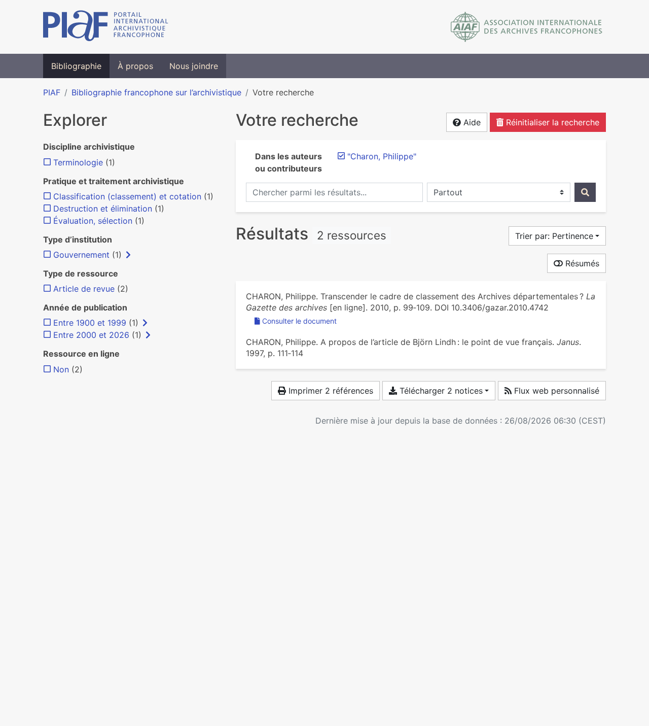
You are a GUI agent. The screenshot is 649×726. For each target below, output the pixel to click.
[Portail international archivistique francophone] (105, 27)
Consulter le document (299, 321)
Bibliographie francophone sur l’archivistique (156, 92)
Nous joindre (193, 66)
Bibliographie (76, 66)
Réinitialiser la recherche (551, 122)
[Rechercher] (585, 192)
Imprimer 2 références (329, 391)
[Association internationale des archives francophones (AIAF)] (526, 27)
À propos (135, 66)
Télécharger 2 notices (440, 391)
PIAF (51, 92)
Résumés (581, 263)
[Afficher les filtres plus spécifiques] (128, 255)
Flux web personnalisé (555, 391)
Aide (471, 122)
